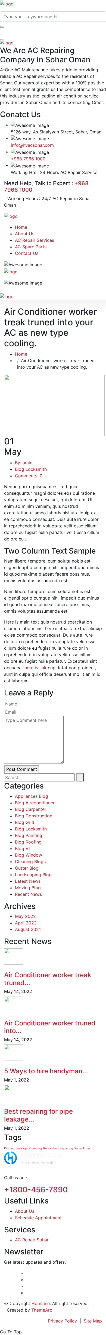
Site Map (93, 1321)
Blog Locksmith (31, 469)
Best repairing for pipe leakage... (38, 1115)
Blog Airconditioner (35, 802)
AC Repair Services (34, 240)
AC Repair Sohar (32, 1239)
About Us (24, 233)
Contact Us (26, 253)
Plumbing (35, 1148)
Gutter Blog (27, 868)
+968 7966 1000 (28, 158)
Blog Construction (33, 815)
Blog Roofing (28, 842)
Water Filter (82, 1148)
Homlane (41, 1303)
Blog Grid (24, 822)
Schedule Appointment (38, 1217)
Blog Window (28, 855)
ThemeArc (41, 1310)
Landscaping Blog (33, 874)
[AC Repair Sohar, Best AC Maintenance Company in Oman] (7, 3)
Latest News (27, 881)
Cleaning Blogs (30, 861)
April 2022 (26, 922)
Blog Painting (28, 835)
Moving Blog (28, 887)
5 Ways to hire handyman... (46, 1071)
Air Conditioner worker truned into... (49, 1027)
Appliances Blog (31, 796)
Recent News (28, 894)
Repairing (66, 1148)
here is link (35, 667)
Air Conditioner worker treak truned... (47, 979)
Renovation (50, 1148)
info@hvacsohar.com (32, 145)
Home (21, 227)
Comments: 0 (28, 475)
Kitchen (9, 1148)
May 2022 (25, 916)
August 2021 (28, 929)
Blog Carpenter (30, 809)
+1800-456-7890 (36, 1189)
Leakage (21, 1148)
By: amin (23, 462)
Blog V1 (22, 848)
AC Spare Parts (30, 246)
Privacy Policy (62, 1321)
